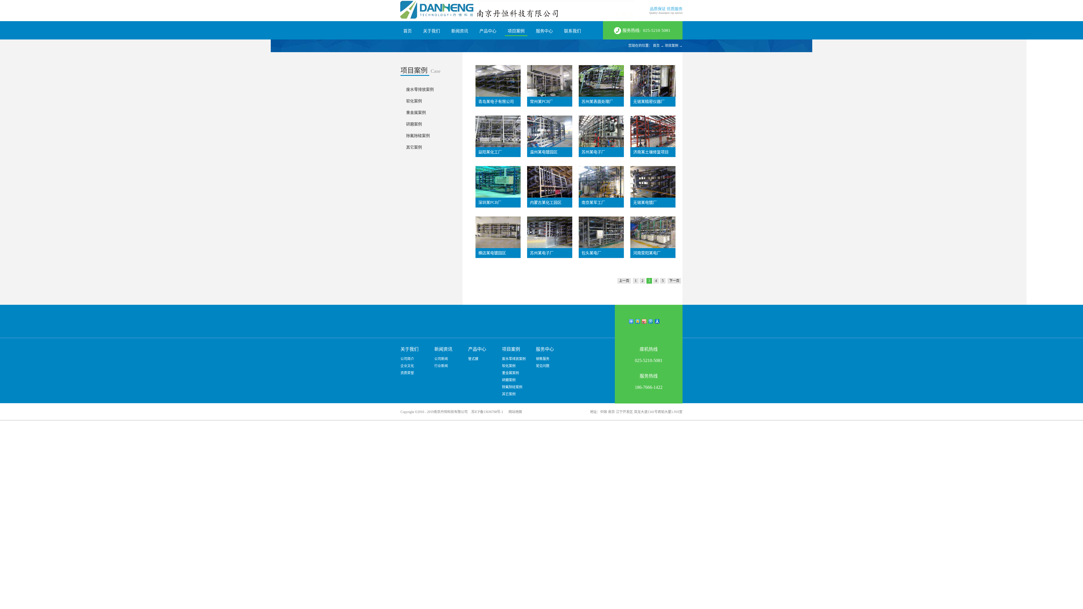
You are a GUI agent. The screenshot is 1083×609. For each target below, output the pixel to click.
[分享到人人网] (657, 321)
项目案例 (671, 46)
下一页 (674, 281)
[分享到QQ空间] (637, 321)
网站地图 (514, 412)
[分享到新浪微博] (644, 321)
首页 (407, 31)
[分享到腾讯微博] (650, 321)
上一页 (624, 281)
